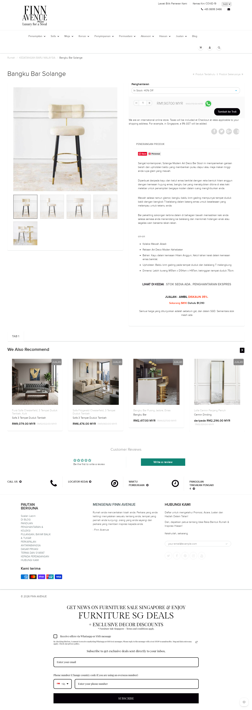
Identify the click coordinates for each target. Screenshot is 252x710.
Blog (194, 36)
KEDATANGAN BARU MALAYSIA (37, 57)
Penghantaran (140, 84)
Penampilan (35, 36)
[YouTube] (201, 555)
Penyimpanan (102, 36)
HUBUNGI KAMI (30, 560)
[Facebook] (176, 555)
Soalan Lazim (28, 516)
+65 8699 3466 (213, 9)
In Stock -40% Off (143, 90)
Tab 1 (15, 336)
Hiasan (163, 36)
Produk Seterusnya (230, 74)
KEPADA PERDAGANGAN (35, 556)
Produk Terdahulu (205, 74)
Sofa (53, 36)
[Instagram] (193, 555)
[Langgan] (226, 544)
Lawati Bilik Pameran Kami (172, 3)
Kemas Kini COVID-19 (204, 3)
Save (238, 131)
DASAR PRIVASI (29, 549)
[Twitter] (168, 555)
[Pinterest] (185, 555)
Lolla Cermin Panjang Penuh (210, 410)
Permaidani (125, 36)
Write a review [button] (162, 462)
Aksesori (146, 36)
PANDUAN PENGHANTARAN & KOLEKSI (32, 527)
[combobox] (62, 684)
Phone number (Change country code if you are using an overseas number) (95, 675)
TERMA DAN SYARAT (33, 552)
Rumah (11, 57)
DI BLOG (26, 519)
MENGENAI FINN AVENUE (114, 504)
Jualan (180, 36)
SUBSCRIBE (126, 698)
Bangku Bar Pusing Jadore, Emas (151, 410)
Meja (67, 36)
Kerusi (82, 36)
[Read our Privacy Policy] (196, 642)
